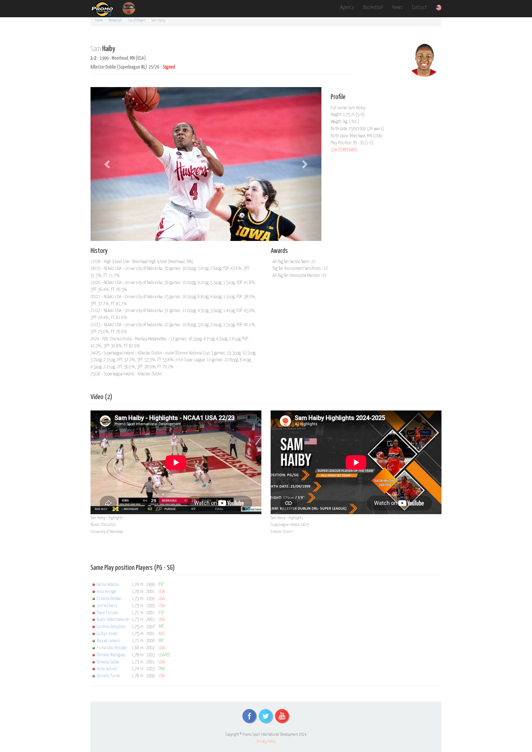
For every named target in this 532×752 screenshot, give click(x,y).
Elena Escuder (108, 612)
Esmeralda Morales (112, 648)
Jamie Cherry (107, 605)
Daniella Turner (109, 676)
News (397, 7)
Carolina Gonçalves (111, 626)
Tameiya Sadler (108, 662)
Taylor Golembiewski (113, 619)
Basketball (373, 7)
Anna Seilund (107, 668)
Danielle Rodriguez (111, 655)
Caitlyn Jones (107, 633)
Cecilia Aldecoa (108, 584)
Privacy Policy (266, 742)
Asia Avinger (107, 591)
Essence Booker (109, 598)
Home (99, 20)
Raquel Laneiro (108, 640)
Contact (419, 7)
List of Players (137, 20)
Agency (347, 7)
